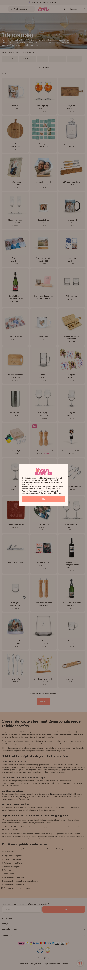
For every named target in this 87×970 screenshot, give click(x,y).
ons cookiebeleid (54, 493)
